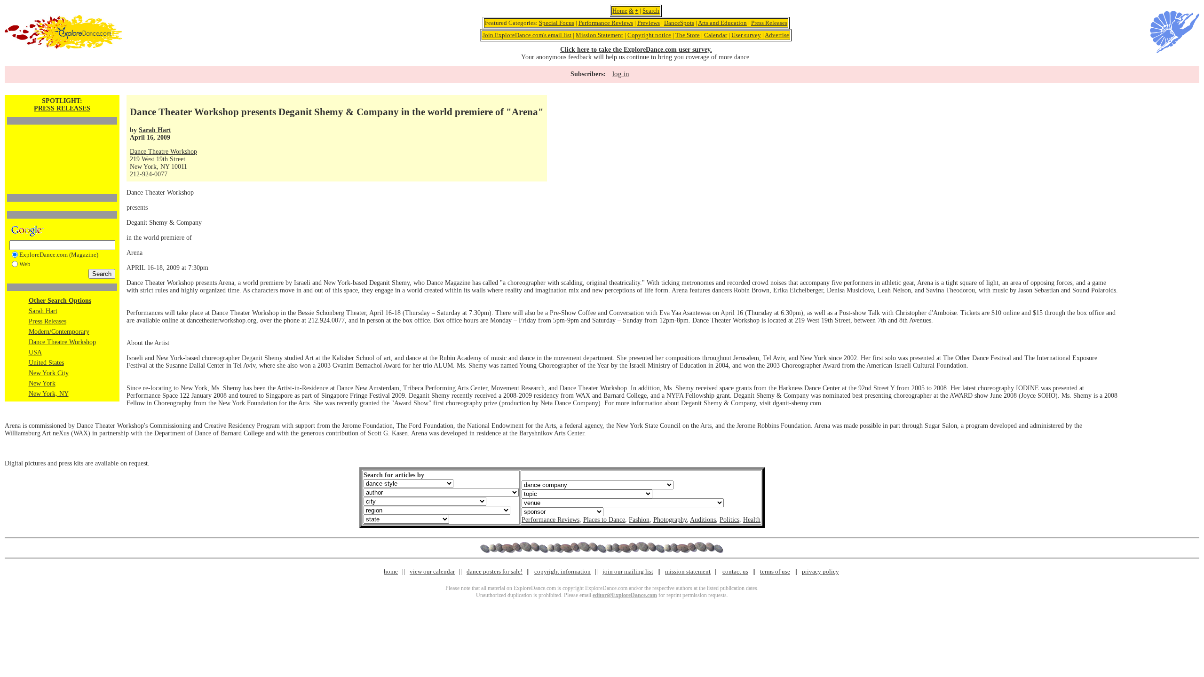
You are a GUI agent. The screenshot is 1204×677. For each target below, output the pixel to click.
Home (619, 10)
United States (46, 362)
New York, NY (49, 393)
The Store (687, 35)
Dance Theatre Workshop (62, 342)
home (391, 571)
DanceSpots (679, 22)
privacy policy (820, 571)
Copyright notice (649, 35)
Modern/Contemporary (59, 331)
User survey (746, 35)
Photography (670, 519)
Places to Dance (604, 519)
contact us (735, 571)
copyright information (562, 571)
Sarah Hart (43, 311)
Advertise (777, 35)
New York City (49, 373)
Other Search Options (60, 300)
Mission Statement (599, 35)
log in (620, 74)
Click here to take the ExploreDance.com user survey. (636, 49)
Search (650, 10)
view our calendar (432, 571)
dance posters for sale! (495, 571)
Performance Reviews (605, 22)
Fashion (639, 519)
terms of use (775, 571)
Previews (648, 22)
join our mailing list (627, 571)
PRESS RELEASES (62, 108)
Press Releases (769, 22)
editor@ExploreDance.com (625, 595)
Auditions (703, 519)
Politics (729, 519)
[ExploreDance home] (63, 46)
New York (42, 383)
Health (751, 519)
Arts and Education (722, 22)
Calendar (715, 35)
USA (35, 352)
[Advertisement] (62, 143)
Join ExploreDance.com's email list (527, 35)
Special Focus (556, 22)
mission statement (688, 571)
